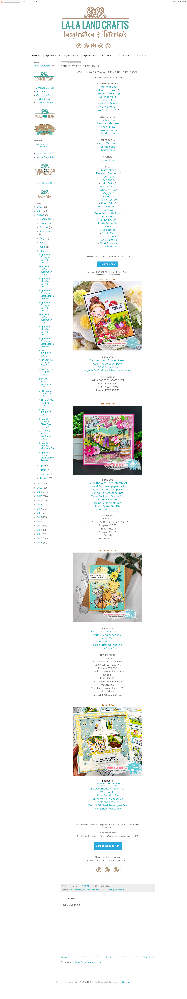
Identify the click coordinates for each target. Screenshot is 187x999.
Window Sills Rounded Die (108, 798)
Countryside (108, 150)
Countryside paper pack (107, 363)
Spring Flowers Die (107, 509)
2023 (40, 483)
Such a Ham (108, 120)
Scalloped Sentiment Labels (115, 370)
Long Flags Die (108, 648)
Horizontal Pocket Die (107, 808)
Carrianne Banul (44, 95)
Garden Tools (108, 196)
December (46, 219)
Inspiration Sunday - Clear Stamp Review (46, 294)
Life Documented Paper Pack (107, 788)
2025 (40, 211)
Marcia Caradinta (45, 157)
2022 (40, 487)
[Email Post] (96, 886)
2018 (39, 504)
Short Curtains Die (108, 795)
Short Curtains (108, 243)
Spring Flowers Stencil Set (107, 492)
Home (108, 957)
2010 (40, 538)
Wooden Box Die (107, 367)
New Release (75, 890)
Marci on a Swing (108, 90)
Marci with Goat (107, 86)
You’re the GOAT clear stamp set (107, 483)
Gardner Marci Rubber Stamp (107, 360)
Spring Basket (108, 219)
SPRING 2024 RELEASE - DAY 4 (46, 372)
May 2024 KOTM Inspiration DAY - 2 (45, 318)
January (44, 478)
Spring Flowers (108, 160)
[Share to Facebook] (107, 886)
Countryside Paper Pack (107, 786)
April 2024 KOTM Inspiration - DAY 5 (46, 435)
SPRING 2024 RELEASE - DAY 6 (46, 353)
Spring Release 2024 (117, 890)
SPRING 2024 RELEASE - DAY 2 (46, 403)
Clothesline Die (107, 499)
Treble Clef (108, 233)
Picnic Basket (108, 199)
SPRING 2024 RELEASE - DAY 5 (46, 363)
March (43, 470)
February (45, 474)
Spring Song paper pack (107, 634)
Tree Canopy (107, 179)
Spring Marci (108, 106)
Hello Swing (107, 183)
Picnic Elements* (108, 206)
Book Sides (108, 216)
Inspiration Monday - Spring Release (45, 282)
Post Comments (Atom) (88, 962)
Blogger (126, 982)
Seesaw (108, 210)
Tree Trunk (107, 176)
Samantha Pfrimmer (41, 145)
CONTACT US (140, 56)
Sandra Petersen (45, 102)
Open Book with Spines (108, 213)
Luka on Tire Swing (108, 93)
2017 (39, 509)
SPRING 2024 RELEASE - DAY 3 (46, 393)
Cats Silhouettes (108, 246)
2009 (40, 542)
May (42, 251)
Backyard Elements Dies (107, 502)
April (42, 465)
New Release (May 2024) (94, 890)
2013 (39, 525)
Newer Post (67, 957)
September (46, 231)
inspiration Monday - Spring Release (45, 330)
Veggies (108, 193)
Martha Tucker (44, 183)
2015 (39, 517)
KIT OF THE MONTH (123, 56)
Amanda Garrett (45, 88)
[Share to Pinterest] (109, 886)
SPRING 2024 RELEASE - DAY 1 (46, 412)
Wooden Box (108, 186)
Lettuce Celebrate (108, 123)
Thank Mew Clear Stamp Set (107, 783)
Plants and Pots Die (107, 802)
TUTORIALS (106, 56)
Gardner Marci (107, 96)
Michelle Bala (43, 99)
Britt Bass (41, 91)
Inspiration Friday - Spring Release (45, 258)
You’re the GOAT (108, 110)
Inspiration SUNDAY (52, 56)
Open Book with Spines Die (107, 496)
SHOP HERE (37, 56)
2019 (39, 500)
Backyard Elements (108, 173)
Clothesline (108, 170)
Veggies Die (91, 370)
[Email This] (101, 886)
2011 (39, 534)
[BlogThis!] (103, 886)
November (46, 223)
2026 (40, 207)
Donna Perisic (43, 153)
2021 (39, 492)
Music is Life (108, 133)
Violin (108, 226)
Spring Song (108, 146)
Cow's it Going (108, 130)
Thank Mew (108, 126)
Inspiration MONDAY (72, 56)
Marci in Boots (108, 103)
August (44, 238)
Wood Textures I (108, 143)
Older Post (148, 957)
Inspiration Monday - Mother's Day (47, 446)
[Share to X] (105, 886)
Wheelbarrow (108, 190)
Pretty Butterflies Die (107, 506)
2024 (40, 215)
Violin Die (107, 638)
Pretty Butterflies (108, 223)
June (42, 247)
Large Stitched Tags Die (107, 644)
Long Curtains (108, 239)
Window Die (107, 792)
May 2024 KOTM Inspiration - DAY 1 (46, 383)
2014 (40, 521)
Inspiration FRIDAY (90, 56)
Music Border (108, 229)
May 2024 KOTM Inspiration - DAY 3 (46, 270)
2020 (40, 496)
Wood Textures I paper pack (108, 486)
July (42, 242)
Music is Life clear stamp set (108, 631)
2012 (39, 530)
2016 (39, 513)
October (44, 227)
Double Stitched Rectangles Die (107, 805)
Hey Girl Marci (107, 100)
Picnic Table (108, 203)
